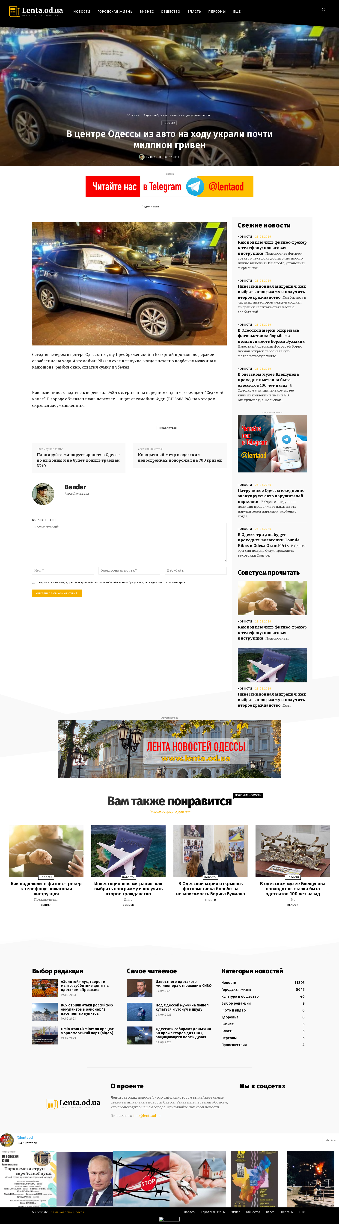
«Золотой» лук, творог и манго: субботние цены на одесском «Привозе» (85, 985)
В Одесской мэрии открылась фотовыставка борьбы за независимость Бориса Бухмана (271, 336)
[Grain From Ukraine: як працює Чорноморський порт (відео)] (45, 1035)
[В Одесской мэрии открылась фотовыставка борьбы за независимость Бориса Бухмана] (210, 851)
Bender (155, 157)
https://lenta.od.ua (77, 493)
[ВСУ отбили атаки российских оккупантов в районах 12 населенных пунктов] (45, 1012)
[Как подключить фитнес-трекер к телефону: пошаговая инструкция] (272, 598)
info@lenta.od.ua (147, 1116)
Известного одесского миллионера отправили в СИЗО (184, 983)
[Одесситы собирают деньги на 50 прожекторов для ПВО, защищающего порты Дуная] (139, 1035)
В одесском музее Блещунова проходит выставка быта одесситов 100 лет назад (268, 380)
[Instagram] (300, 9)
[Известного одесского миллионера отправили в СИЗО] (139, 988)
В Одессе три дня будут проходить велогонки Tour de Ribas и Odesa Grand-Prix (269, 540)
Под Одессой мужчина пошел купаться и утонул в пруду (182, 1007)
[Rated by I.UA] (169, 1220)
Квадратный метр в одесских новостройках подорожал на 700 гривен (180, 457)
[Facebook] (293, 9)
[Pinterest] (193, 206)
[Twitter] (313, 9)
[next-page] (174, 916)
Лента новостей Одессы (67, 1212)
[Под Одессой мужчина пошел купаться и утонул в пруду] (139, 1012)
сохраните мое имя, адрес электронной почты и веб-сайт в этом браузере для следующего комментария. (112, 582)
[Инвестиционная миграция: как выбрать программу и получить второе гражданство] (272, 665)
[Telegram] (307, 9)
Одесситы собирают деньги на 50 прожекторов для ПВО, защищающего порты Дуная (183, 1033)
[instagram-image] (28, 1179)
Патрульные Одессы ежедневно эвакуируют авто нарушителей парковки (271, 496)
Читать (331, 1140)
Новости (133, 115)
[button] (324, 9)
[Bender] (142, 157)
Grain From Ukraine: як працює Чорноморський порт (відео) (87, 1031)
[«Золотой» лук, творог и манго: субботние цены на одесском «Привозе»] (45, 988)
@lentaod (25, 1137)
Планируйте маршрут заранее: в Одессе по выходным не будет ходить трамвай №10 (78, 460)
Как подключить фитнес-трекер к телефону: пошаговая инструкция (272, 248)
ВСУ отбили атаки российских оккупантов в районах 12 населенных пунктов (87, 1009)
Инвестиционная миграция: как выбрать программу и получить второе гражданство (272, 292)
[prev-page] (164, 916)
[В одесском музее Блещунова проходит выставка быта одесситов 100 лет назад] (293, 851)
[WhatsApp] (204, 206)
